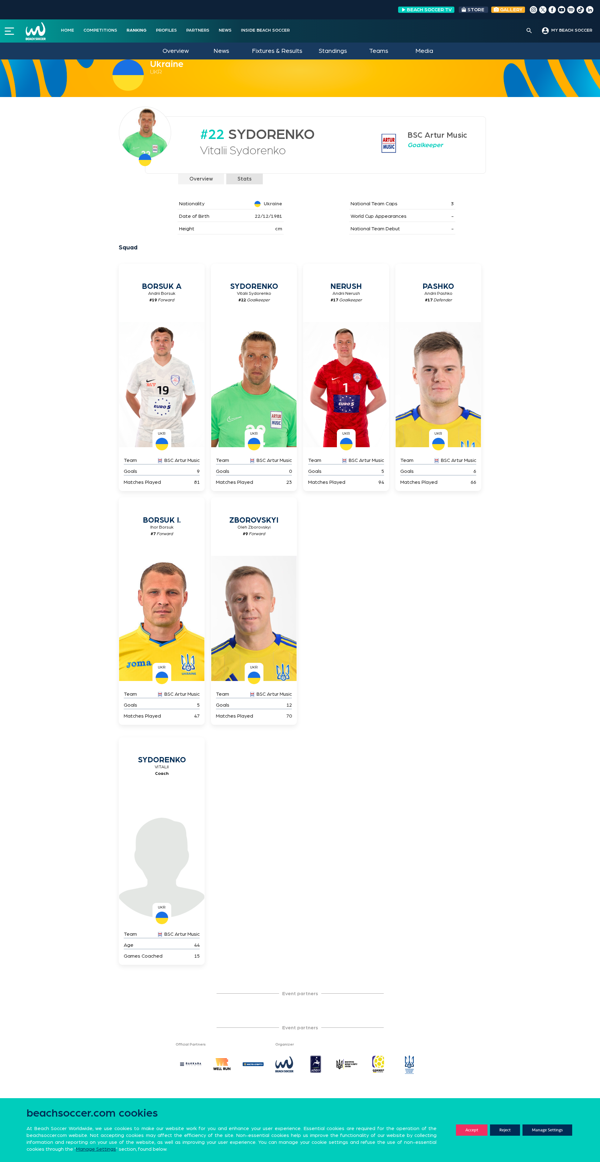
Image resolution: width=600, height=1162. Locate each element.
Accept (471, 1130)
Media (424, 51)
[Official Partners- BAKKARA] (190, 1064)
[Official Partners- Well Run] (221, 1064)
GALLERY (510, 9)
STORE (476, 9)
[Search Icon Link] (529, 31)
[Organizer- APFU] (315, 1064)
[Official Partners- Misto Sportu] (253, 1064)
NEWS (225, 30)
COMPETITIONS (100, 30)
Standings (333, 51)
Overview (175, 51)
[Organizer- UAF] (409, 1064)
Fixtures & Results (277, 51)
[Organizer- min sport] (346, 1064)
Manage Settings (547, 1130)
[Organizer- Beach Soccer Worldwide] (284, 1064)
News (221, 51)
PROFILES (166, 30)
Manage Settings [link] (96, 1149)
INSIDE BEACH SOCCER (265, 30)
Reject (505, 1130)
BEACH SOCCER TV (429, 9)
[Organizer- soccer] (378, 1064)
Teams (378, 51)
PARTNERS (197, 30)
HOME (67, 30)
